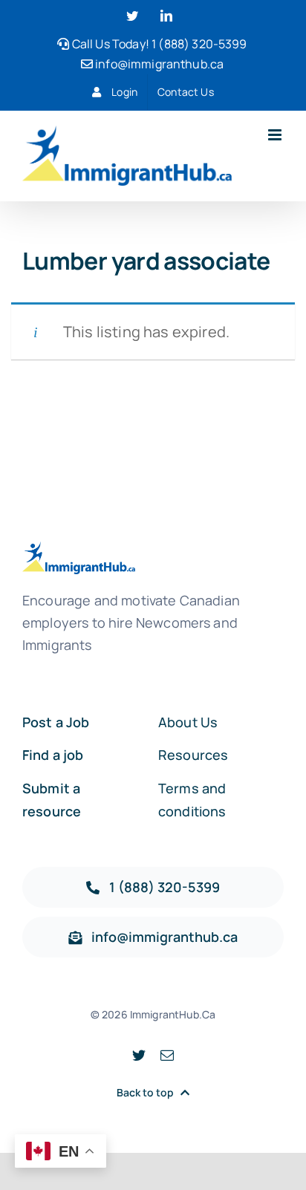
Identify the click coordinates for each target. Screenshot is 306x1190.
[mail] (167, 1054)
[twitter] (139, 1054)
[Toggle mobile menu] (276, 135)
